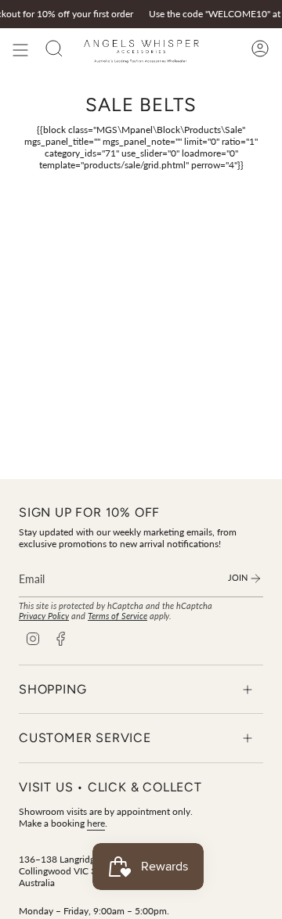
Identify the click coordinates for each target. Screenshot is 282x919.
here (96, 823)
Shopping (52, 689)
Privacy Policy (44, 616)
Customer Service (85, 737)
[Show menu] (20, 50)
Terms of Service (117, 616)
